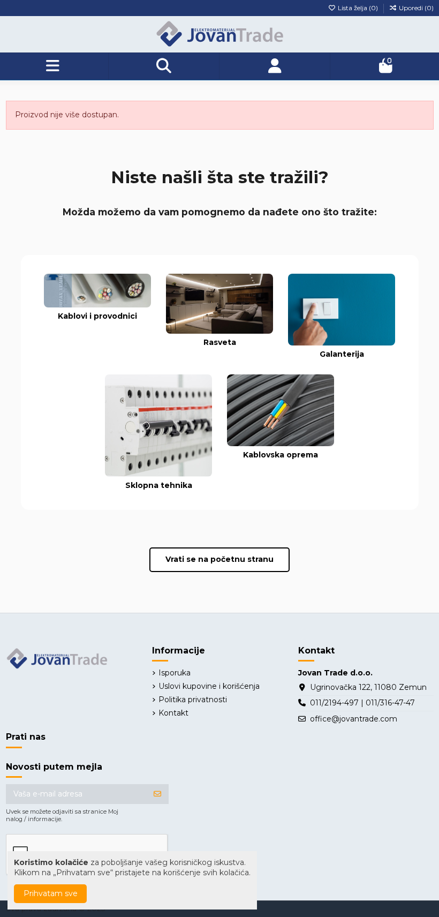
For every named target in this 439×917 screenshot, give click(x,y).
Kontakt (173, 713)
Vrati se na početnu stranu (219, 559)
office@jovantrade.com (353, 719)
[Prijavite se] (157, 794)
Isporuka (174, 673)
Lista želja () (358, 8)
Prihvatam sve (51, 893)
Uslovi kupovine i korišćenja (209, 686)
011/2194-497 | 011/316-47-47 (362, 703)
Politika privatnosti (192, 699)
